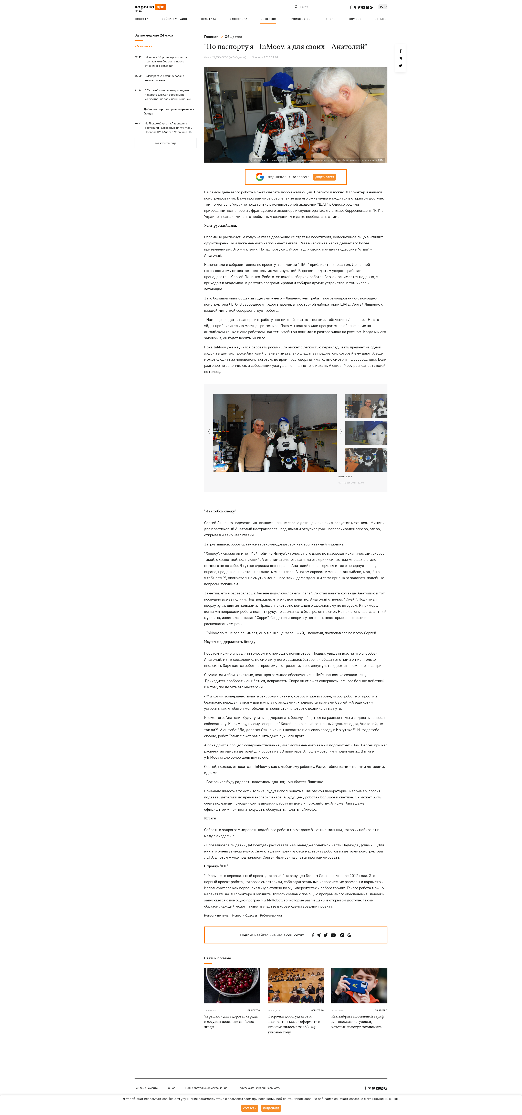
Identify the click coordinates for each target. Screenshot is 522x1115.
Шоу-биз (354, 18)
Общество (268, 18)
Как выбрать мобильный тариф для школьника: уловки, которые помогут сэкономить (357, 1022)
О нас (171, 1088)
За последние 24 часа (154, 35)
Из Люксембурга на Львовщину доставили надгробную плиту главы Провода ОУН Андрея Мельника (168, 128)
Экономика (238, 18)
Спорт (330, 18)
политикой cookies (386, 1099)
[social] (350, 7)
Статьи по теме (217, 958)
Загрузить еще (166, 143)
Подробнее (271, 1108)
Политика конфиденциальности (259, 1088)
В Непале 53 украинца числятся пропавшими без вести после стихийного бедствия (166, 61)
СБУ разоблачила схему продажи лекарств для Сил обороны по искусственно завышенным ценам (168, 95)
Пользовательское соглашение (206, 1088)
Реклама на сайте (146, 1088)
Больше (380, 18)
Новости (141, 18)
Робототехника (271, 915)
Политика (208, 18)
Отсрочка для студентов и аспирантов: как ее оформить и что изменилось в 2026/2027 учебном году (294, 1024)
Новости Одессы (244, 915)
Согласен (249, 1108)
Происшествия (301, 18)
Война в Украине (175, 18)
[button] (341, 431)
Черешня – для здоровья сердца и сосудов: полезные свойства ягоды (231, 1022)
